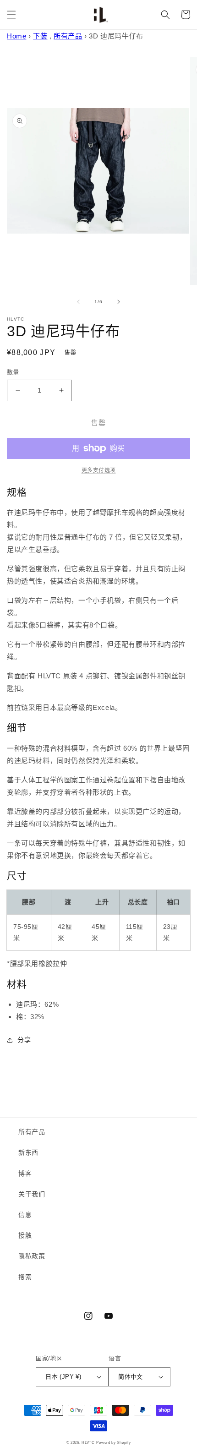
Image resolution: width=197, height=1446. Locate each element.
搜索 (25, 1277)
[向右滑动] (119, 302)
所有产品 (68, 36)
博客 (25, 1173)
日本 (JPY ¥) (63, 1376)
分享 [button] (24, 1039)
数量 (13, 372)
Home (16, 36)
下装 (40, 36)
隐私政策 (31, 1256)
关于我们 (31, 1194)
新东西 (28, 1152)
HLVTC (88, 1442)
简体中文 (130, 1376)
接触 (25, 1235)
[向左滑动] (78, 302)
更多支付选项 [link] (99, 470)
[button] (11, 15)
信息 (25, 1214)
